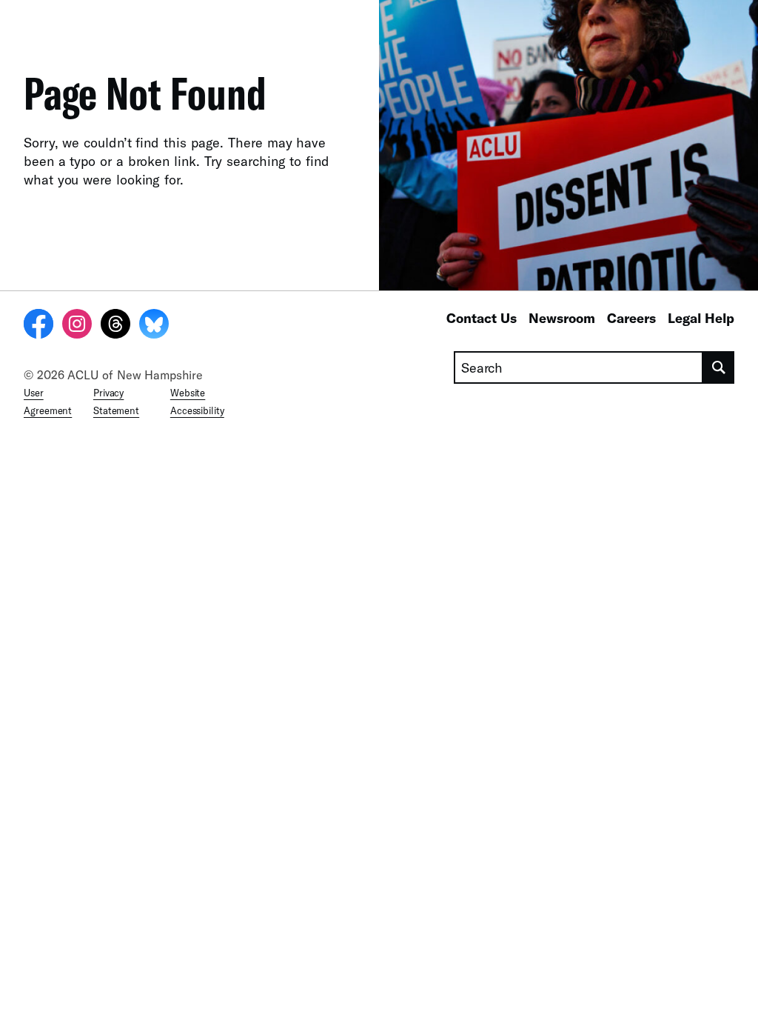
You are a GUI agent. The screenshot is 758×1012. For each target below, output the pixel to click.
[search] (718, 367)
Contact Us (481, 318)
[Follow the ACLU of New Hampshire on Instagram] (77, 326)
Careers (631, 318)
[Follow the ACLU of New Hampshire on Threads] (115, 326)
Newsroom (562, 318)
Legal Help (701, 318)
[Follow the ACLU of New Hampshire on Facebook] (38, 326)
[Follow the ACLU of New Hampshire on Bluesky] (154, 326)
